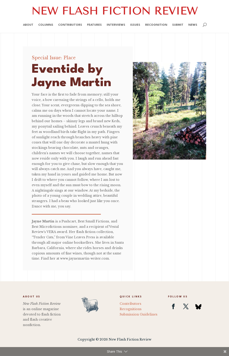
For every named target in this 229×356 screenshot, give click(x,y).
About (28, 24)
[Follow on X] (185, 306)
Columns (45, 24)
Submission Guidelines (138, 314)
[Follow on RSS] (198, 306)
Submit (177, 24)
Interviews (116, 24)
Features (94, 24)
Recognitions (131, 309)
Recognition (156, 24)
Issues (135, 24)
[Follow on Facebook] (173, 306)
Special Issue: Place (54, 57)
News (192, 24)
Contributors (70, 24)
